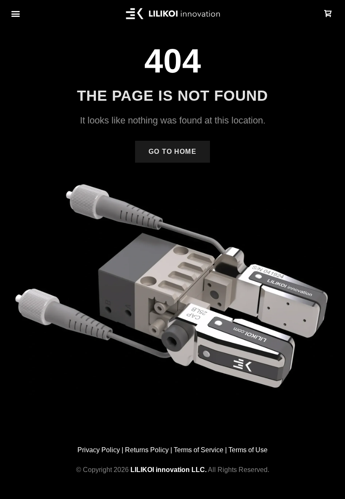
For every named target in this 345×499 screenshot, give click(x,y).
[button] (15, 14)
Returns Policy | (149, 449)
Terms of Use (248, 449)
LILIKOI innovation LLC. (168, 469)
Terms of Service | (201, 449)
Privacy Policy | (101, 449)
